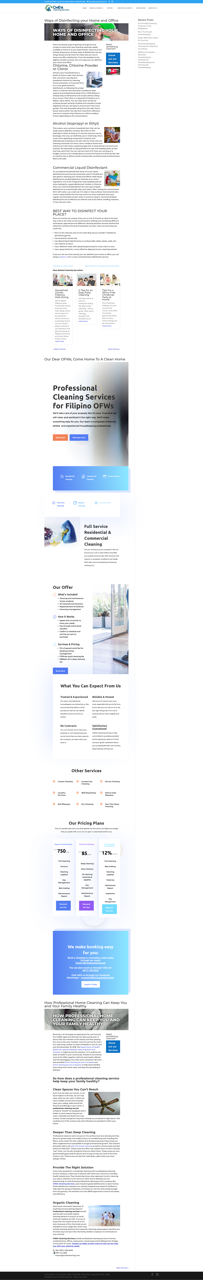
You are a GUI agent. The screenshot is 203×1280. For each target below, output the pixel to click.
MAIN (85, 8)
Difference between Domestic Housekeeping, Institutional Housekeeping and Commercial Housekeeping (146, 59)
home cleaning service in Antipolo (79, 1062)
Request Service (86, 905)
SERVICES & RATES (124, 8)
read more (59, 341)
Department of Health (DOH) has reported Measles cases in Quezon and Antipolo (76, 1049)
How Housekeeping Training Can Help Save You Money (148, 46)
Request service (63, 905)
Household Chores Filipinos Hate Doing (61, 294)
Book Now (60, 437)
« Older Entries (59, 349)
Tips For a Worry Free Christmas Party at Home (108, 295)
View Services (79, 437)
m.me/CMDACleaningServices (97, 977)
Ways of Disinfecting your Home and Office (81, 20)
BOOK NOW (141, 8)
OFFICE (109, 8)
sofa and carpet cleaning (81, 1146)
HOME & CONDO (95, 8)
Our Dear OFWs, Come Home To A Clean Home (84, 359)
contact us (63, 257)
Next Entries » (114, 349)
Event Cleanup (113, 476)
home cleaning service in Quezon (67, 1065)
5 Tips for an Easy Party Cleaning (86, 292)
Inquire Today (90, 984)
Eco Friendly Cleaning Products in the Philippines (147, 26)
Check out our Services (113, 59)
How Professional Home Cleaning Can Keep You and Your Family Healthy (85, 1004)
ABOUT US (152, 8)
